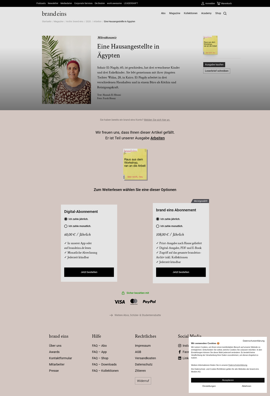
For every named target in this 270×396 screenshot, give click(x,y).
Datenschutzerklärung (254, 341)
